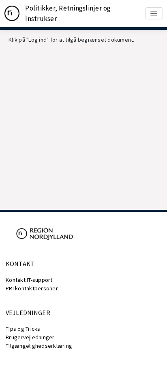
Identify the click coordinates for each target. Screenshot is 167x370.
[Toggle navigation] (154, 13)
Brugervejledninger (30, 337)
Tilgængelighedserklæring (39, 345)
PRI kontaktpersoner (32, 288)
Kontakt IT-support (29, 279)
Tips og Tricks (23, 328)
